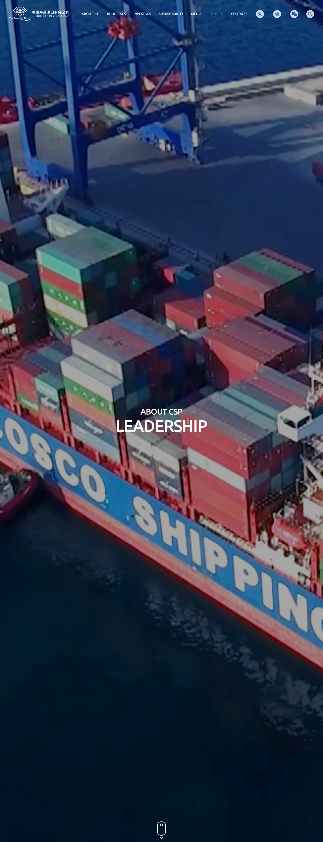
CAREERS (216, 14)
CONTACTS (239, 14)
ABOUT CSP (90, 14)
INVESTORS (142, 14)
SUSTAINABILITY (171, 14)
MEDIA (196, 14)
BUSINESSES (116, 14)
